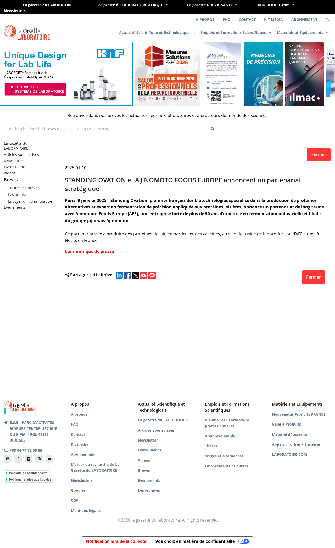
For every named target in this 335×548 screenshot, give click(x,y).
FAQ (226, 19)
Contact (78, 434)
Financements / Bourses (226, 466)
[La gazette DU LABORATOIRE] (19, 406)
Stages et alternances (224, 456)
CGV (74, 500)
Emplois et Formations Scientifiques (233, 32)
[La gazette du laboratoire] (27, 32)
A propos (79, 414)
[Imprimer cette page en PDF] (152, 275)
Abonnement (83, 454)
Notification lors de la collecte (116, 541)
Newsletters (15, 10)
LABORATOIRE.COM (289, 454)
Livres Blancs (15, 166)
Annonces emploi (220, 435)
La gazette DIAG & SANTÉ (210, 4)
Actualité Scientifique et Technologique (155, 32)
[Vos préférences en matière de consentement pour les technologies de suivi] (5, 411)
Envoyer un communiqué (30, 201)
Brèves (11, 180)
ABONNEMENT (304, 19)
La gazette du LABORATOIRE (48, 4)
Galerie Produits (286, 424)
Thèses (211, 445)
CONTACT (247, 19)
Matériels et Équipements (300, 32)
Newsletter (13, 160)
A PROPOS (205, 19)
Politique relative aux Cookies (30, 479)
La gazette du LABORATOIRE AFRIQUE (130, 4)
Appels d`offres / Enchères (296, 444)
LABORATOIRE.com (272, 4)
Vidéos (9, 173)
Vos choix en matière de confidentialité (195, 541)
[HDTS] (263, 73)
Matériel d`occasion (290, 434)
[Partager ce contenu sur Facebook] (127, 275)
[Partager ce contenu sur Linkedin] (119, 275)
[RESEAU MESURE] (167, 73)
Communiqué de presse (89, 251)
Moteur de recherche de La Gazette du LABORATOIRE (95, 467)
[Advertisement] (195, 341)
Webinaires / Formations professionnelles (227, 422)
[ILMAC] (304, 73)
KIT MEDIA (273, 19)
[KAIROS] (222, 73)
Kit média (79, 444)
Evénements (14, 207)
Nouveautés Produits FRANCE (299, 414)
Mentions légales (86, 510)
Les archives (19, 194)
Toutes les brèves (24, 187)
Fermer (318, 154)
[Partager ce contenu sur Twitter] (135, 275)
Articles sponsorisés (21, 154)
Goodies (78, 490)
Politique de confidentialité (28, 473)
